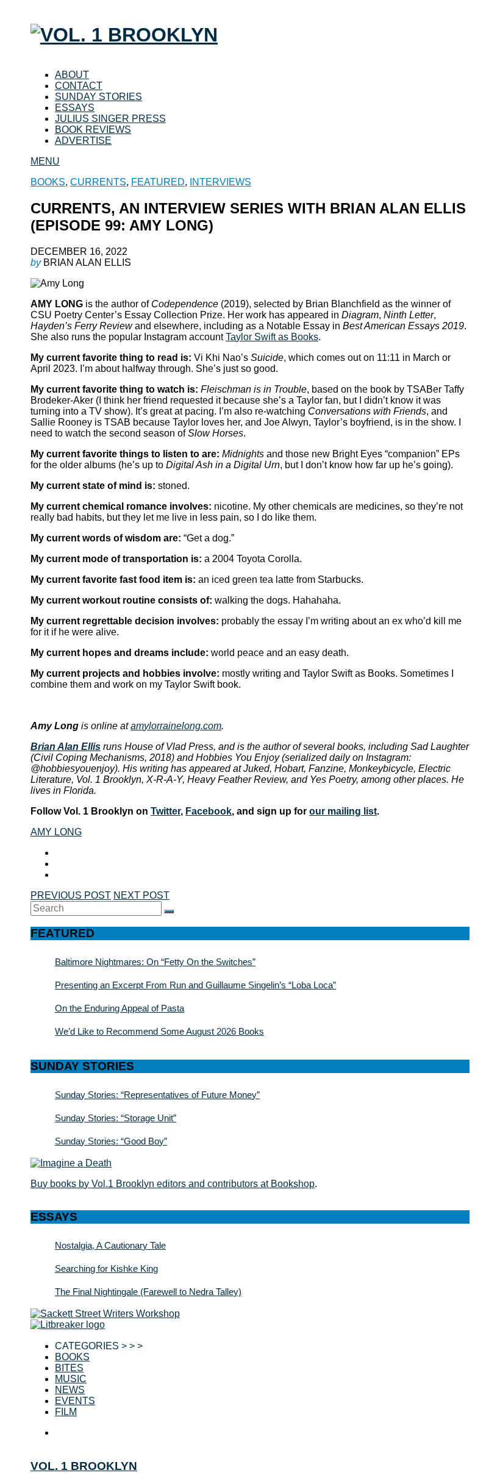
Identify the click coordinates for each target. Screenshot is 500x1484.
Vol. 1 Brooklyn (83, 1466)
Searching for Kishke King (106, 1268)
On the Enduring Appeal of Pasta (119, 1008)
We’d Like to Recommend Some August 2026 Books (159, 1031)
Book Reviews (93, 129)
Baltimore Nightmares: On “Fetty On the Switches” (155, 962)
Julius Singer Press (110, 118)
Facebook (208, 811)
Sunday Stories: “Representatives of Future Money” (157, 1095)
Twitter (165, 811)
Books (47, 182)
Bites (69, 1368)
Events (75, 1401)
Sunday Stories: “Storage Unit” (115, 1118)
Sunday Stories (98, 96)
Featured (158, 182)
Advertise (83, 140)
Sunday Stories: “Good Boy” (111, 1141)
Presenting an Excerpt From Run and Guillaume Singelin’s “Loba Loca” (195, 985)
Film (66, 1412)
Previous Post (70, 895)
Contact (78, 85)
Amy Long (56, 832)
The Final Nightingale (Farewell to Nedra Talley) (148, 1291)
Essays (75, 107)
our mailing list (343, 811)
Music (71, 1379)
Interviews (220, 182)
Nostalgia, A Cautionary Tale (110, 1245)
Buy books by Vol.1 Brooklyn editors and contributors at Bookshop (172, 1184)
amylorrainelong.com (175, 726)
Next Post (141, 895)
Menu (45, 161)
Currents (98, 182)
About (72, 75)
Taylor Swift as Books (272, 337)
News (70, 1390)
